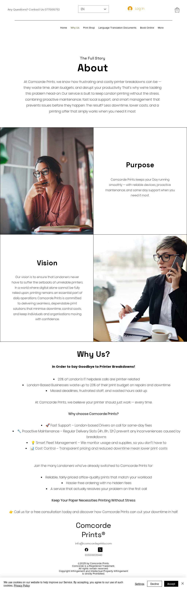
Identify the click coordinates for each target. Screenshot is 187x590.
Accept (171, 584)
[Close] (182, 583)
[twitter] (86, 549)
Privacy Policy (22, 585)
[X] (100, 549)
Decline (154, 584)
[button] (177, 10)
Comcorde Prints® (93, 530)
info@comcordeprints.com (93, 543)
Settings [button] (139, 584)
